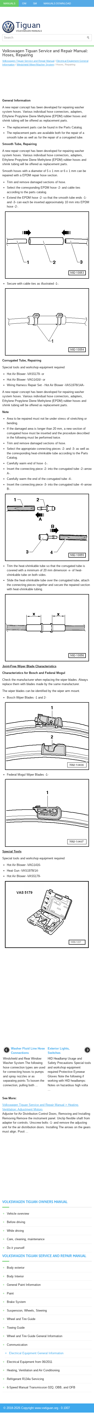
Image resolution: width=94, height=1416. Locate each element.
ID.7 (84, 10)
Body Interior (15, 1276)
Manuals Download (57, 3)
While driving (15, 1230)
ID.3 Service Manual (16, 10)
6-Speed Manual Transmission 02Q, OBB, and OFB (41, 1387)
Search (52, 17)
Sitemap (34, 17)
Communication (17, 1344)
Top (19, 17)
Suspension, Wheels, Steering (27, 1310)
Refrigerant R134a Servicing (25, 1379)
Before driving (16, 1222)
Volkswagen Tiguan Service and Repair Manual (28, 61)
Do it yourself (15, 1248)
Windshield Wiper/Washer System (35, 64)
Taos (6, 17)
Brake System (16, 1302)
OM (24, 3)
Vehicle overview (18, 1213)
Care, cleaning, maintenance (25, 1239)
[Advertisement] (47, 82)
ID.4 (73, 10)
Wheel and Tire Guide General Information (34, 1336)
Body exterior (15, 1267)
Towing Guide (16, 1327)
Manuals (9, 3)
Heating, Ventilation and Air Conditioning (33, 1370)
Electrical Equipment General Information (36, 1353)
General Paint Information (24, 1284)
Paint (10, 1293)
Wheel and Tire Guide (21, 1319)
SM (35, 3)
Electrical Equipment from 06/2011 (29, 1362)
